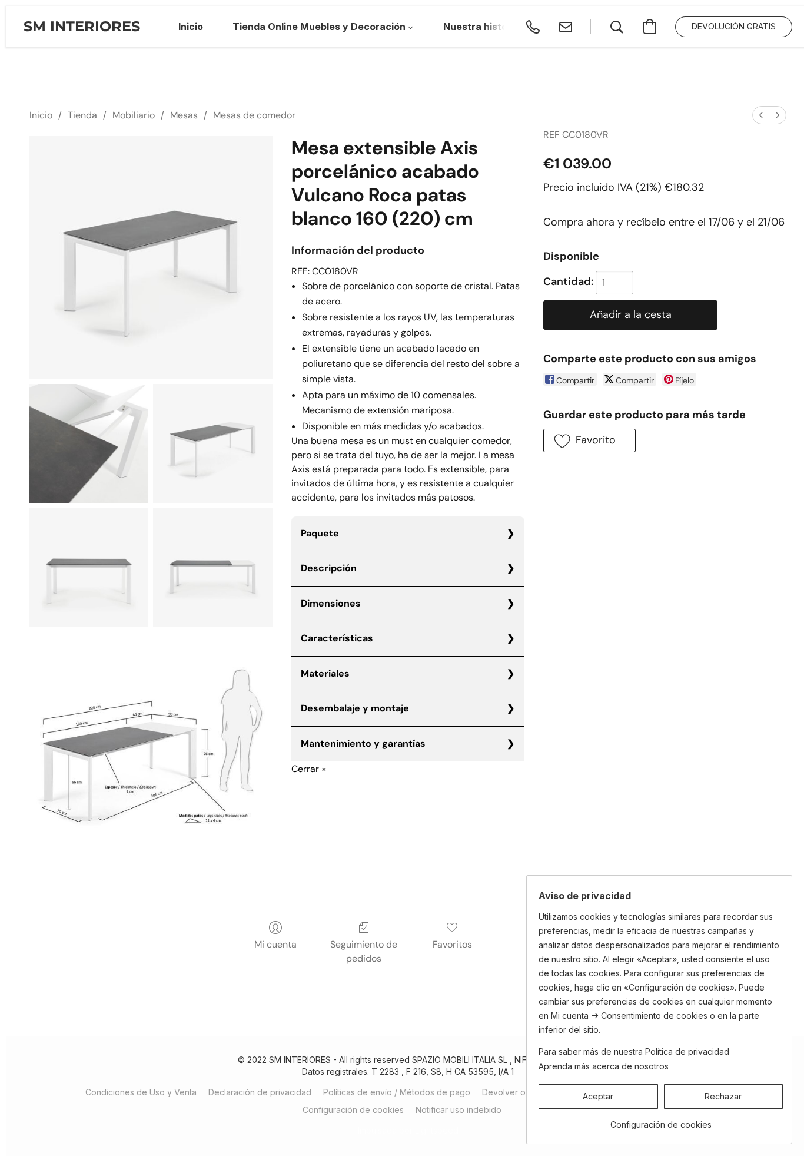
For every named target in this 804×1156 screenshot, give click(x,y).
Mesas (184, 115)
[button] (82, 26)
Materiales (325, 673)
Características (337, 638)
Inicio (40, 115)
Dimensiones (331, 603)
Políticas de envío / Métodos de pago (396, 1092)
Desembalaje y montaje (355, 708)
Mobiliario (133, 115)
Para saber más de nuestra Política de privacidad (634, 1051)
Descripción (329, 568)
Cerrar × (309, 769)
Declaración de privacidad (259, 1092)
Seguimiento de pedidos (363, 951)
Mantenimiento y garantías (363, 743)
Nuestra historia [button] (481, 26)
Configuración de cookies (353, 1110)
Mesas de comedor (254, 115)
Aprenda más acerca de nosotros (604, 1066)
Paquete (320, 533)
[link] (661, 1120)
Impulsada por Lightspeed (408, 1130)
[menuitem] (761, 115)
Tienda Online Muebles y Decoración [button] (320, 26)
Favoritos (452, 944)
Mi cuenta (275, 944)
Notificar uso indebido (458, 1110)
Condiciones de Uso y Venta (141, 1092)
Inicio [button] (190, 26)
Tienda (82, 115)
